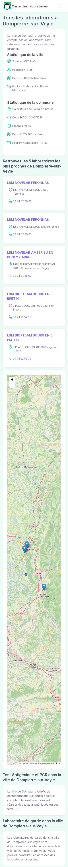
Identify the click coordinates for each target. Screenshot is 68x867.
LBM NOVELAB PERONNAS (28, 183)
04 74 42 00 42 (22, 201)
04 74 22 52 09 (22, 317)
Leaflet (24, 763)
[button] (24, 549)
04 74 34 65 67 (22, 275)
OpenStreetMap (40, 763)
